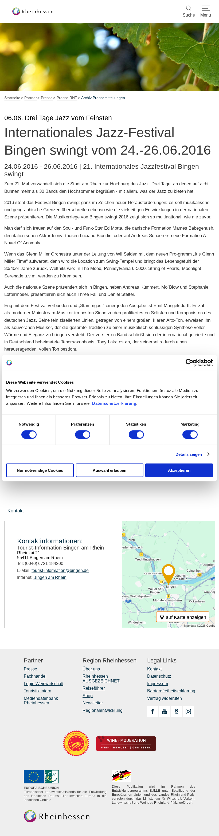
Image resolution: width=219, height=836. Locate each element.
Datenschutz (159, 676)
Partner (33, 660)
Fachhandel (35, 676)
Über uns (91, 669)
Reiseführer (94, 688)
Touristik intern (37, 691)
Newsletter (93, 703)
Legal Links (162, 660)
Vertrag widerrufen (164, 698)
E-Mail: (53, 570)
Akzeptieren (179, 470)
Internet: (42, 577)
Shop (88, 695)
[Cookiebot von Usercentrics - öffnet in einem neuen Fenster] (189, 363)
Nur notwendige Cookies (40, 470)
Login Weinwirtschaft (43, 683)
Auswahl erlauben (109, 470)
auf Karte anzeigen (186, 617)
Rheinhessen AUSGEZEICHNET (101, 678)
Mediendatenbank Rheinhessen (41, 700)
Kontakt (154, 669)
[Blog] (176, 711)
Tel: (40, 563)
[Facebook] (152, 711)
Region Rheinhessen (109, 660)
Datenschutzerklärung (114, 403)
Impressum (157, 683)
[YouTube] (164, 711)
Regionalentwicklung (103, 710)
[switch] (82, 434)
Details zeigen (188, 454)
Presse (30, 669)
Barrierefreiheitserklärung (171, 691)
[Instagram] (188, 711)
